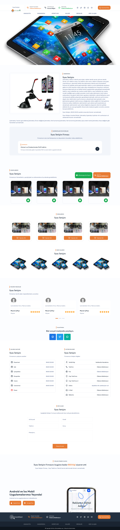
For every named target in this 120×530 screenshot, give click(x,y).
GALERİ (67, 13)
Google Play (30, 503)
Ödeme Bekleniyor (102, 367)
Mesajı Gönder (60, 446)
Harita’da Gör (51, 7)
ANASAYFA (27, 13)
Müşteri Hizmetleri (35, 7)
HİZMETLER (55, 13)
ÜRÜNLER (79, 13)
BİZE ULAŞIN (92, 13)
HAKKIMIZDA (41, 13)
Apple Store (16, 503)
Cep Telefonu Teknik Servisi (56, 468)
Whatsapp (67, 7)
